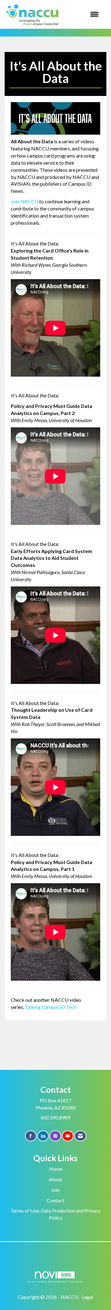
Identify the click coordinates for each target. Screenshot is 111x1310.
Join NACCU (24, 201)
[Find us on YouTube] (67, 1136)
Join (55, 1190)
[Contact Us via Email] (80, 1136)
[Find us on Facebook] (30, 1136)
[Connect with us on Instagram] (55, 1136)
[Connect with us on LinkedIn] (43, 1136)
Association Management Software (55, 1281)
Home (55, 1169)
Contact (55, 1200)
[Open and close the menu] (83, 14)
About (55, 1179)
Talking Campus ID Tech (50, 1007)
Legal (87, 1297)
